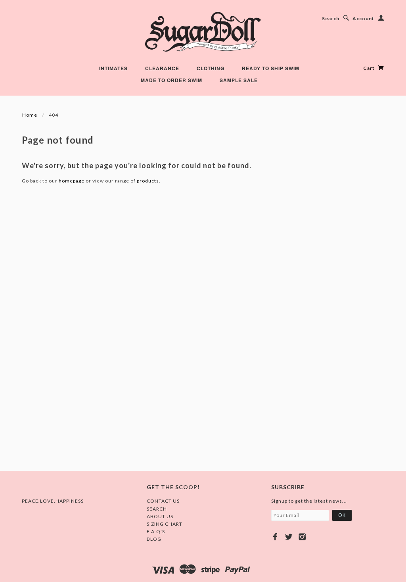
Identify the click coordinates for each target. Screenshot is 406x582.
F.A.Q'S (156, 531)
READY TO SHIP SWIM (270, 68)
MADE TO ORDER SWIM (171, 80)
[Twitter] (289, 537)
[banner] (203, 32)
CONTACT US (163, 501)
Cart (369, 68)
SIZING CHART (164, 524)
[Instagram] (302, 537)
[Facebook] (275, 537)
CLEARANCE (162, 68)
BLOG (154, 539)
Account (363, 18)
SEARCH (157, 509)
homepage (71, 181)
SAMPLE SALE (239, 80)
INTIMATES (113, 68)
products (148, 181)
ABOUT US (160, 516)
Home (29, 115)
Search (330, 18)
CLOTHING (210, 68)
